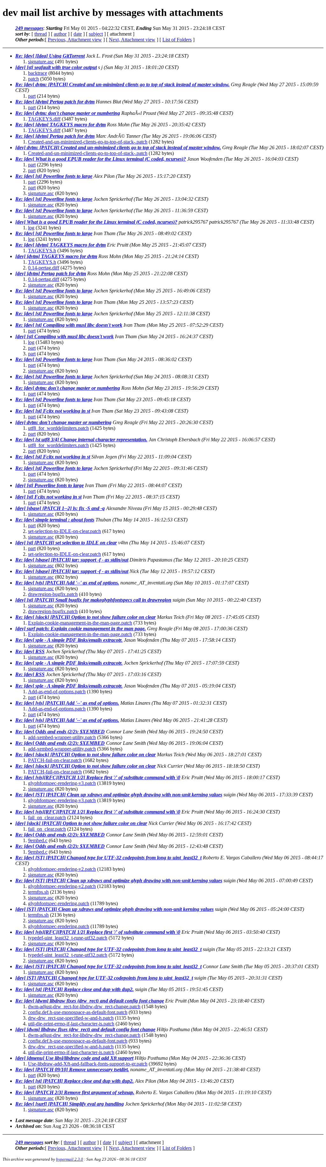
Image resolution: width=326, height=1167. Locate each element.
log (31, 227)
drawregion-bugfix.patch (53, 594)
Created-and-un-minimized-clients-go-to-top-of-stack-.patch (87, 141)
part (32, 96)
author (60, 34)
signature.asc (41, 61)
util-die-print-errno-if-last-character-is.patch (71, 1023)
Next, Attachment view (132, 39)
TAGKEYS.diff (44, 119)
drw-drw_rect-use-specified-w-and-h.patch (71, 1018)
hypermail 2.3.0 (69, 1159)
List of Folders (177, 39)
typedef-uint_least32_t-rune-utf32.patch (67, 937)
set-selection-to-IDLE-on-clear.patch (64, 531)
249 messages (29, 28)
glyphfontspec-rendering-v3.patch (62, 783)
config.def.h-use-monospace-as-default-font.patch (77, 1012)
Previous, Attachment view (75, 39)
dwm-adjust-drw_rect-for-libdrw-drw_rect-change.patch (84, 1006)
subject (96, 34)
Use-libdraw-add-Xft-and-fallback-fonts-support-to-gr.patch (87, 1063)
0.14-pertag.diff (43, 267)
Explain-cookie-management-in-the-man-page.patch (80, 622)
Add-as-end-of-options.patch (57, 691)
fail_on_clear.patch (47, 817)
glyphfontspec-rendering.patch (58, 903)
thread (40, 34)
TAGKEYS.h (42, 250)
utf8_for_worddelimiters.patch (58, 428)
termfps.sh (38, 892)
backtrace (37, 73)
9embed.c (37, 840)
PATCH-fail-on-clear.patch (55, 760)
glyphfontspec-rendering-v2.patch (62, 869)
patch (33, 78)
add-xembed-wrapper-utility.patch (62, 737)
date (78, 34)
